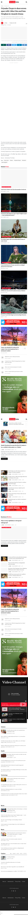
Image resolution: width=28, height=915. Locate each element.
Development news (6, 527)
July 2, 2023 (4, 868)
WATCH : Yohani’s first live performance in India (14, 371)
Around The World (6, 186)
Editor (6, 23)
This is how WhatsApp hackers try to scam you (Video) (11, 789)
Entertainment (6, 6)
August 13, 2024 (5, 737)
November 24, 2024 (10, 761)
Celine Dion (6, 160)
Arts (3, 441)
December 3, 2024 (16, 571)
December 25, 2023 (10, 746)
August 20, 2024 (11, 733)
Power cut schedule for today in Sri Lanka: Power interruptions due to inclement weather (10, 349)
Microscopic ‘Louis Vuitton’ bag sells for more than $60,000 (12, 866)
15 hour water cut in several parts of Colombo (13, 367)
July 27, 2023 (10, 858)
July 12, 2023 (4, 863)
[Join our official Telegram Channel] (14, 322)
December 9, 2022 (22, 871)
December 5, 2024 (16, 566)
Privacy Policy (18, 881)
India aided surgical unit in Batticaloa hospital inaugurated (12, 765)
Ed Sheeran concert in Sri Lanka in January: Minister (13, 290)
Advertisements (11, 881)
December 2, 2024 (16, 577)
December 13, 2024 (10, 449)
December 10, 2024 (10, 524)
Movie (18, 853)
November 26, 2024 (6, 790)
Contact (23, 881)
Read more (4, 458)
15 (23, 479)
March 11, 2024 (5, 825)
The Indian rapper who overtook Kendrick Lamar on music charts (13, 843)
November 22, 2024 (14, 795)
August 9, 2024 (5, 268)
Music (21, 853)
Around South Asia (6, 211)
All (11, 853)
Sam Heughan (4, 162)
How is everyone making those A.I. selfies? (9, 871)
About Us (4, 881)
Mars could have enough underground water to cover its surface (13, 736)
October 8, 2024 (5, 217)
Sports (25, 853)
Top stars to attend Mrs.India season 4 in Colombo (10, 862)
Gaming (14, 853)
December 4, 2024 (11, 781)
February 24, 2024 (11, 742)
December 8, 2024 (16, 560)
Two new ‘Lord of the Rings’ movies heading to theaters (13, 315)
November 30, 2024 (11, 786)
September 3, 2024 (6, 242)
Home (2, 6)
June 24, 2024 (4, 292)
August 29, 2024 (7, 771)
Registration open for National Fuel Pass (12, 356)
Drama (11, 160)
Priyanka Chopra (17, 160)
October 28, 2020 (13, 23)
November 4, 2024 (5, 766)
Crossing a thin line (11, 856)
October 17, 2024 (5, 191)
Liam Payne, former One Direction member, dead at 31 (13, 189)
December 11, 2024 (12, 757)
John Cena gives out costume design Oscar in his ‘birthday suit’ (13, 824)
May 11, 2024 (4, 316)
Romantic (24, 160)
